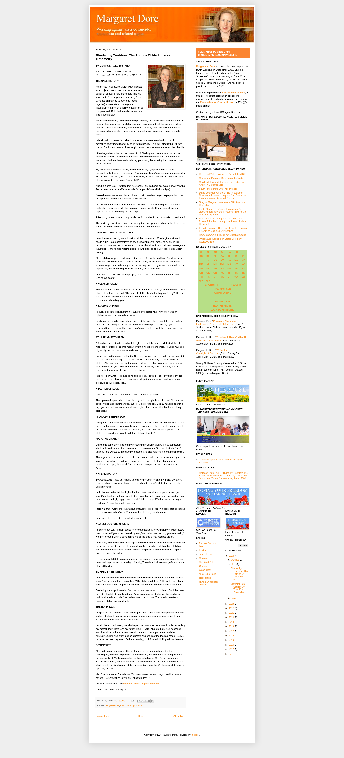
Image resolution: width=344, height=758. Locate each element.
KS (215, 260)
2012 (232, 649)
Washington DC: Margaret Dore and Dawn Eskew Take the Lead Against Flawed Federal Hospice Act (222, 221)
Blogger (195, 734)
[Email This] (138, 701)
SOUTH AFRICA (222, 293)
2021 (232, 612)
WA (236, 277)
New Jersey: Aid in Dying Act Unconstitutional (223, 235)
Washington (205, 570)
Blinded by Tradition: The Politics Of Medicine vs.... (239, 574)
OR (215, 272)
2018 (232, 626)
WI (243, 277)
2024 (232, 555)
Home (141, 716)
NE (208, 268)
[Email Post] (132, 701)
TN (201, 277)
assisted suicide (207, 574)
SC (236, 272)
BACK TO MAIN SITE (222, 310)
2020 (232, 617)
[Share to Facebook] (149, 701)
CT (243, 252)
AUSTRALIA (211, 285)
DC (201, 256)
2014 (232, 640)
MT (236, 264)
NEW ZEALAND (222, 289)
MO (222, 264)
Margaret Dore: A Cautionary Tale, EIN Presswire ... (239, 588)
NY (243, 268)
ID (243, 256)
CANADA (236, 285)
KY (222, 260)
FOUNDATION (222, 301)
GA (222, 256)
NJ (222, 268)
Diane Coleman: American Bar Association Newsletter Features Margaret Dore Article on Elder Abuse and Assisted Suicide (222, 195)
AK (201, 252)
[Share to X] (145, 701)
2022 (232, 608)
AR (215, 252)
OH (201, 272)
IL (201, 260)
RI (229, 272)
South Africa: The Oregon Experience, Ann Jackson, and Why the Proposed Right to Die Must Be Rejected (222, 212)
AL (208, 252)
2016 (232, 635)
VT (229, 277)
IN (208, 260)
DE (208, 256)
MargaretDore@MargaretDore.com (141, 683)
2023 (232, 603)
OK (208, 272)
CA (229, 252)
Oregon (203, 566)
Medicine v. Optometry (131, 705)
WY (208, 281)
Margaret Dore (112, 705)
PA (222, 272)
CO (236, 252)
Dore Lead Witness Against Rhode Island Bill (222, 174)
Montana (203, 558)
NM (229, 268)
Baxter (202, 550)
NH (215, 268)
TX (208, 277)
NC (243, 264)
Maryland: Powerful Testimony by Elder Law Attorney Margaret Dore (222, 183)
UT (215, 277)
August (235, 559)
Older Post (179, 716)
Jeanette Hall (206, 554)
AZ (222, 252)
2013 (232, 644)
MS (229, 264)
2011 (232, 654)
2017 (232, 631)
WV (201, 281)
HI (229, 256)
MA (236, 260)
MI (208, 264)
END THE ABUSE (222, 305)
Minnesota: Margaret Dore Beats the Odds (221, 178)
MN (215, 264)
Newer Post (103, 716)
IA (236, 256)
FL (215, 256)
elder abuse (205, 577)
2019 (232, 622)
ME (201, 264)
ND (201, 268)
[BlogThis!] (142, 701)
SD (243, 272)
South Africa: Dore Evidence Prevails (218, 188)
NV (236, 268)
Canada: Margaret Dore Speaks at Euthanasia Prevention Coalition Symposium (223, 229)
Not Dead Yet (206, 562)
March (235, 598)
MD (243, 260)
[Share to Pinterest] (152, 701)
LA (229, 260)
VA (222, 277)
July (233, 564)
